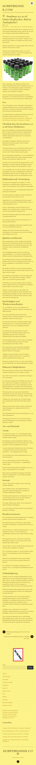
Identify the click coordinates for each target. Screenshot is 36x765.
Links (4, 694)
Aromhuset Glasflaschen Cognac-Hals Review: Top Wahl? (16, 734)
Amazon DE (14, 27)
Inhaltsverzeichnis (7, 691)
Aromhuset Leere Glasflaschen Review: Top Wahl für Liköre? (18, 638)
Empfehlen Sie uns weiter (8, 718)
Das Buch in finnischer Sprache (10, 714)
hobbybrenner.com (17, 757)
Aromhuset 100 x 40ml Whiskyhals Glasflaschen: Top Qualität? (17, 728)
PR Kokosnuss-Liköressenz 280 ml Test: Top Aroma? (16, 633)
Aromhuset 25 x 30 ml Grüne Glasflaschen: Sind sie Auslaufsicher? (17, 19)
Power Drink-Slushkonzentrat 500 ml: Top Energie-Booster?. (16, 731)
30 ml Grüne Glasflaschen (26, 27)
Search (4, 665)
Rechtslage (5, 699)
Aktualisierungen (6, 676)
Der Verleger (5, 679)
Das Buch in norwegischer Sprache (10, 712)
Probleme (5, 696)
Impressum (5, 688)
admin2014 (6, 27)
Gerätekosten (5, 685)
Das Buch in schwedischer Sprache (10, 710)
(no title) (4, 673)
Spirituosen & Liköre (7, 705)
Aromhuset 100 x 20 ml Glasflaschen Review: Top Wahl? (15, 736)
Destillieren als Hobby (8, 682)
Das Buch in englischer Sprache (10, 716)
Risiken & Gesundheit (7, 702)
